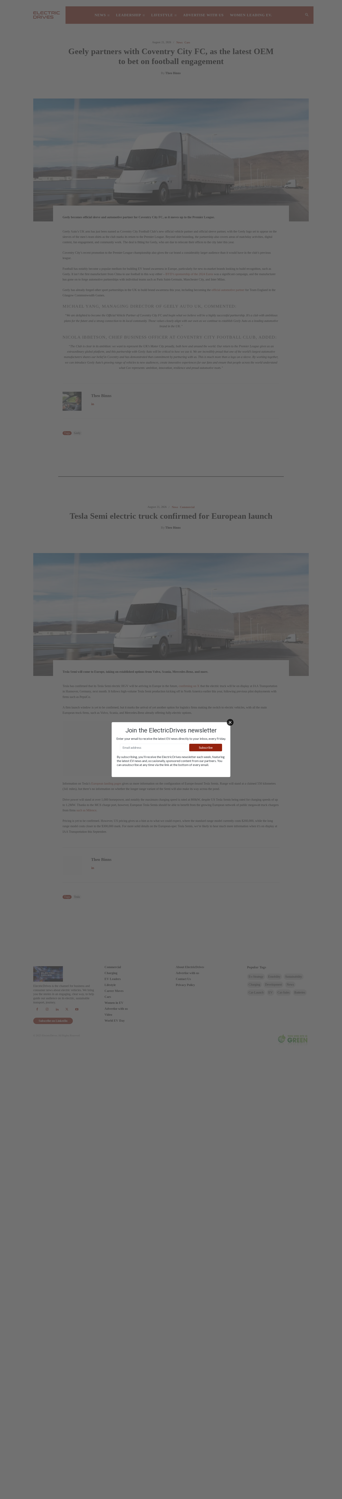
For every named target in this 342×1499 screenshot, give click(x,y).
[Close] (230, 722)
